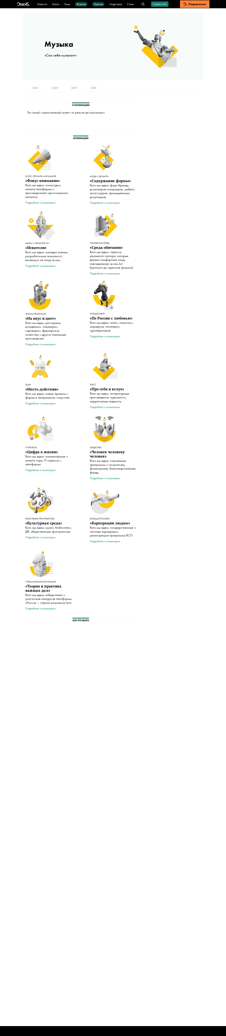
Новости (42, 4)
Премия (98, 4)
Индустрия (115, 4)
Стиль (130, 4)
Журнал (81, 4)
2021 (35, 88)
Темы (67, 4)
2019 (74, 88)
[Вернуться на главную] (23, 4)
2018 (93, 88)
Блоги (55, 4)
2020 (54, 88)
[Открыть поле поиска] (143, 4)
